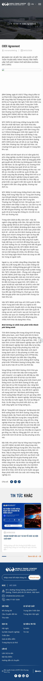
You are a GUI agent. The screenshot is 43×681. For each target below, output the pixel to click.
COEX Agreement (29, 24)
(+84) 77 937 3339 (13, 599)
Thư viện (5, 617)
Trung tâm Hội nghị (31, 614)
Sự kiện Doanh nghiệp (11, 632)
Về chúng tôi (7, 610)
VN (32, 4)
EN (31, 7)
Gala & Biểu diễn (8, 639)
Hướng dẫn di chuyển (10, 660)
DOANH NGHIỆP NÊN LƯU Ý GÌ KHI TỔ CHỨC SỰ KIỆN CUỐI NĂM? (21, 537)
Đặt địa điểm (7, 657)
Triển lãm (6, 635)
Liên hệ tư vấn (7, 653)
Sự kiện (26, 628)
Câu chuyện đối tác (9, 614)
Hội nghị (5, 628)
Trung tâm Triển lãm (31, 610)
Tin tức (26, 632)
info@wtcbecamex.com (15, 596)
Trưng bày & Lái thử (10, 642)
